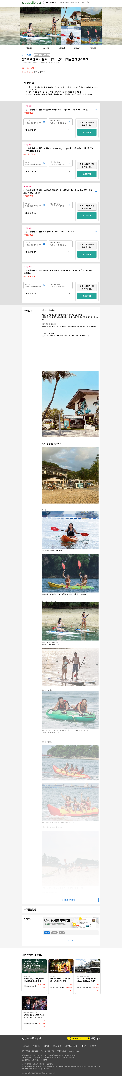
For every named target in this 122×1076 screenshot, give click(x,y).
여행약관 (83, 1046)
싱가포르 (28, 55)
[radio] (23, 72)
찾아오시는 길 (57, 1046)
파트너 (46, 1046)
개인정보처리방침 (71, 1046)
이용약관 (93, 1046)
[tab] (30, 48)
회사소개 (26, 1046)
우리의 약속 (37, 1046)
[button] (48, 130)
